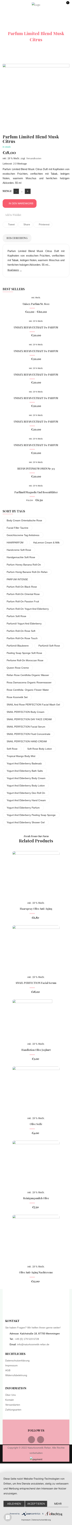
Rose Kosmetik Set (17, 697)
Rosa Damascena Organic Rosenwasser (29, 682)
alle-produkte (45, 27)
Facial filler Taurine (17, 527)
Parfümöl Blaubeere (18, 645)
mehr (58, 1503)
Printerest (43, 224)
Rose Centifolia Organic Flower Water (28, 689)
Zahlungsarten (13, 1409)
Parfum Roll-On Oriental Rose (23, 594)
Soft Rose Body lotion (39, 748)
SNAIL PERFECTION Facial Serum (26, 726)
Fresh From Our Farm (36, 836)
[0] (67, 6)
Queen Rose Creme (18, 667)
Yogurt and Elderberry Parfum (23, 807)
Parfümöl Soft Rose (49, 645)
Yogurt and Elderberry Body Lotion (26, 785)
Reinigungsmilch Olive (36, 1198)
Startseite (17, 27)
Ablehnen (14, 1503)
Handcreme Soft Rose (19, 549)
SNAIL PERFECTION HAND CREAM (27, 741)
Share (26, 224)
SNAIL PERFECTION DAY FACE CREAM (29, 719)
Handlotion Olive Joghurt (36, 1050)
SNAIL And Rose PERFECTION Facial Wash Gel (33, 704)
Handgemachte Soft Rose (21, 557)
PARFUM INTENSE (17, 579)
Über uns (10, 1394)
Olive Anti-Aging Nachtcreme (36, 1272)
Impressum (11, 1365)
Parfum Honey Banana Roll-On (24, 564)
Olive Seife (36, 1124)
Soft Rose (12, 748)
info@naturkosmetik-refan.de (33, 1344)
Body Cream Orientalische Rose (24, 520)
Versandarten (12, 1404)
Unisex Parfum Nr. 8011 (36, 304)
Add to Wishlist (13, 215)
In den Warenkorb (21, 203)
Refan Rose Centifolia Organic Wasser (28, 675)
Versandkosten (33, 158)
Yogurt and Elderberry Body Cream (26, 778)
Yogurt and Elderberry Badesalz (24, 763)
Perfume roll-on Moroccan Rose (25, 660)
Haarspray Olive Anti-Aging (36, 908)
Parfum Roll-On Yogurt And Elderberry (28, 608)
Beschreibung (17, 238)
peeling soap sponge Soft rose (24, 653)
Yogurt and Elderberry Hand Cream (26, 800)
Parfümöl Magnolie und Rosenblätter (36, 492)
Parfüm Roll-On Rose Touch (22, 638)
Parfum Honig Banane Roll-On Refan (27, 572)
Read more (13, 269)
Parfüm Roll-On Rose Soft (21, 630)
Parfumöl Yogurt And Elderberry (24, 623)
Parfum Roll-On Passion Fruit (23, 601)
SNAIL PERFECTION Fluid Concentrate (28, 734)
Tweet (11, 224)
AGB (7, 1370)
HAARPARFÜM (15, 542)
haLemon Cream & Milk (46, 542)
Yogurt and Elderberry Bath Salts (25, 770)
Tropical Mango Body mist (21, 756)
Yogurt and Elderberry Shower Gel (26, 822)
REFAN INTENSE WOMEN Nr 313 (36, 468)
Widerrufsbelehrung (16, 1375)
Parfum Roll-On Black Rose (22, 586)
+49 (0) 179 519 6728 (27, 1339)
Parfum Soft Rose (16, 616)
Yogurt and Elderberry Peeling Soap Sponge (31, 815)
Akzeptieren (36, 1503)
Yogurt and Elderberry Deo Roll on (26, 793)
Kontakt (9, 1399)
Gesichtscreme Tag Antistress (23, 535)
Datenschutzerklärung (17, 1360)
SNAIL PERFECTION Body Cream (25, 712)
